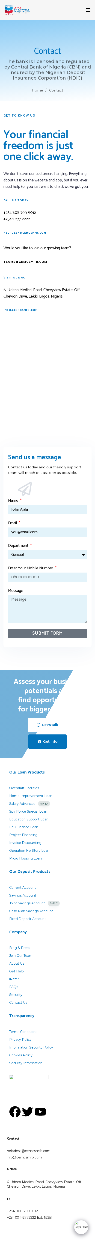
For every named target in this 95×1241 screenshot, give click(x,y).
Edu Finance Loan (23, 827)
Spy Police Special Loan (28, 811)
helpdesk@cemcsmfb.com (28, 1151)
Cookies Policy (21, 1055)
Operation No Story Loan (29, 850)
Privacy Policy (20, 1040)
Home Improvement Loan (30, 796)
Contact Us (18, 1002)
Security (15, 995)
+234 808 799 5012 (22, 1211)
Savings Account (22, 895)
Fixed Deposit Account (27, 919)
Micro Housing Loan (25, 858)
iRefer (14, 979)
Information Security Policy (31, 1047)
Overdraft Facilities (24, 788)
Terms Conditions (23, 1032)
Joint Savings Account (33, 903)
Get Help (16, 971)
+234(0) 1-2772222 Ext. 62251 (29, 1217)
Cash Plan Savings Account (31, 911)
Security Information (25, 1063)
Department (18, 545)
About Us (16, 963)
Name (13, 500)
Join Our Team (21, 956)
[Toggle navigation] (76, 10)
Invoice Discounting (25, 843)
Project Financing (23, 835)
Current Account (22, 888)
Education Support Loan (28, 819)
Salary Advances (28, 804)
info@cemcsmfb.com (24, 1157)
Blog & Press (19, 948)
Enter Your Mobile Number (31, 568)
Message (15, 591)
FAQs (13, 987)
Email (13, 523)
